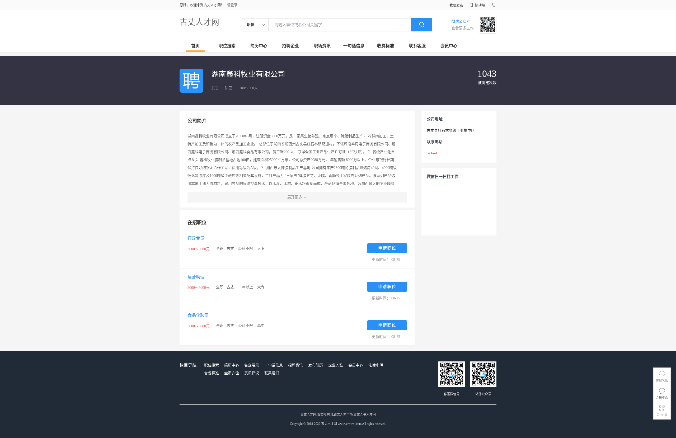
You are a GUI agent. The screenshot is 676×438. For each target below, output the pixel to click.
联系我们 (271, 373)
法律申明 (375, 365)
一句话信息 (353, 46)
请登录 (232, 5)
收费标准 (385, 46)
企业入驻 (335, 365)
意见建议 (251, 373)
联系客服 (417, 46)
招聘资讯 (295, 365)
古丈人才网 (199, 22)
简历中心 (258, 46)
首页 (195, 46)
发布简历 (315, 365)
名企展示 (251, 365)
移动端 (479, 5)
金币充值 (231, 373)
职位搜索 (227, 46)
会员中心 (448, 46)
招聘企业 (290, 46)
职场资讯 (322, 46)
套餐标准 (211, 373)
